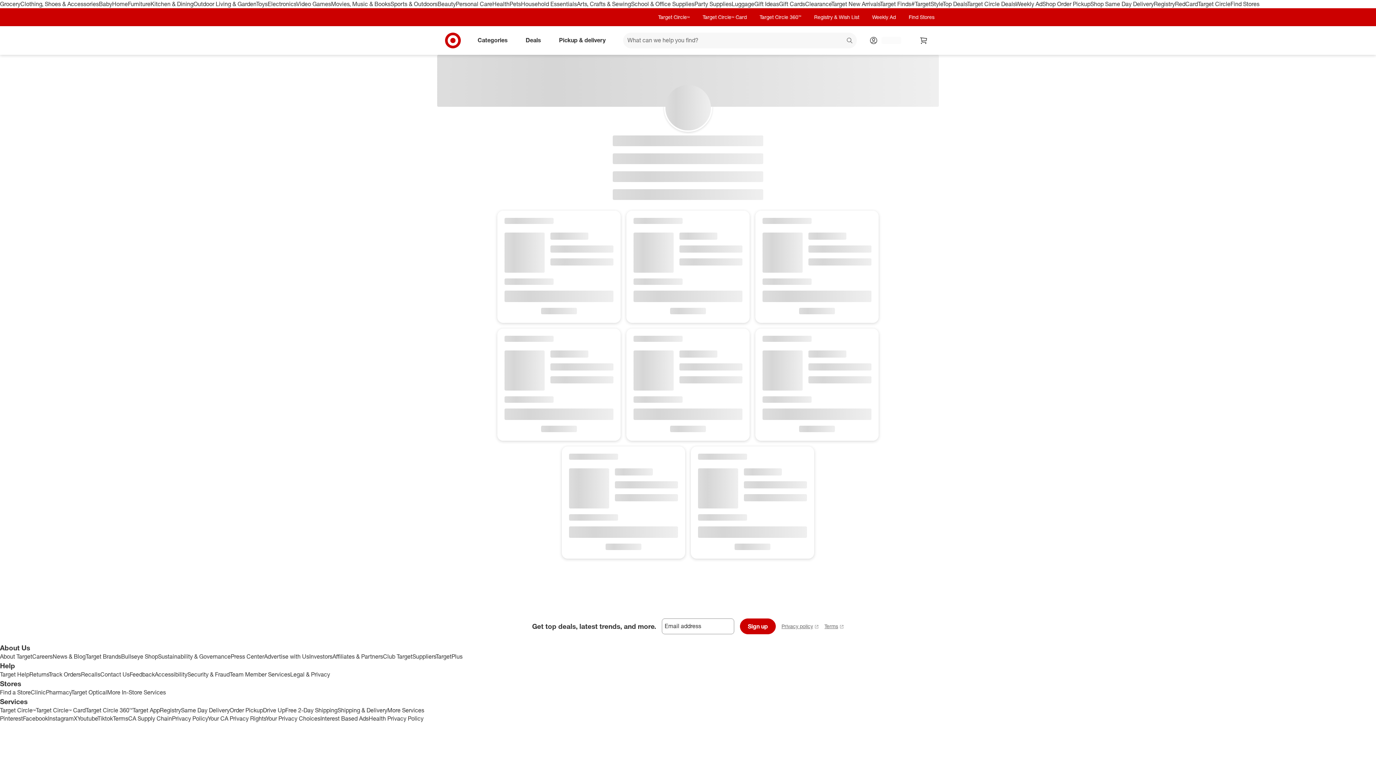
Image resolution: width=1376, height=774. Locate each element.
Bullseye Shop (139, 656)
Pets (515, 4)
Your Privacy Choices (293, 718)
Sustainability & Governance (194, 656)
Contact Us (115, 674)
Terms (831, 626)
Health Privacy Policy (396, 718)
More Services (405, 710)
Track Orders (65, 674)
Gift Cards (792, 4)
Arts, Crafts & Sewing (604, 4)
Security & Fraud (208, 674)
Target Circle (1214, 4)
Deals (533, 40)
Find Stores (1245, 4)
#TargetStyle (927, 4)
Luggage (743, 4)
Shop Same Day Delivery (1122, 4)
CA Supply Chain (150, 718)
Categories (493, 40)
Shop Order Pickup (1066, 4)
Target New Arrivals (855, 4)
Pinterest (11, 718)
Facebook (35, 718)
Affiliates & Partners (358, 656)
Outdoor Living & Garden (225, 4)
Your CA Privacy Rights (237, 718)
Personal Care (474, 4)
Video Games (313, 4)
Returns (39, 674)
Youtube (87, 718)
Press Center (247, 656)
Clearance (818, 4)
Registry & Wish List (836, 17)
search (850, 40)
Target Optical (89, 692)
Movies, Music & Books (361, 4)
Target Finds (895, 4)
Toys (262, 4)
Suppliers (424, 656)
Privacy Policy (190, 718)
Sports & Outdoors (414, 4)
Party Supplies (713, 4)
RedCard (1186, 4)
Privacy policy (797, 626)
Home (120, 4)
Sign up (758, 626)
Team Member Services (260, 674)
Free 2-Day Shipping (311, 710)
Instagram (61, 718)
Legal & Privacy (310, 674)
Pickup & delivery (582, 40)
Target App (146, 710)
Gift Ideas (766, 4)
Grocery (10, 4)
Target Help (14, 674)
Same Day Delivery (205, 710)
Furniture (139, 4)
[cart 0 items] (924, 40)
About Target (16, 656)
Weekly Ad (1029, 4)
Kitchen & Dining (172, 4)
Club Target (397, 656)
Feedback (142, 674)
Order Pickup (246, 710)
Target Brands (103, 656)
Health (501, 4)
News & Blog (69, 656)
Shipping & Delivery (362, 710)
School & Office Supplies (662, 4)
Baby (105, 4)
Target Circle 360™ (780, 17)
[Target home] (453, 40)
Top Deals (955, 4)
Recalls (90, 674)
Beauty (447, 4)
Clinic (38, 692)
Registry (1164, 4)
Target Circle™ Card (725, 17)
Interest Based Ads (344, 718)
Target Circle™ (674, 17)
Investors (321, 656)
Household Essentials (549, 4)
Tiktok (105, 718)
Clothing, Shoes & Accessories (59, 4)
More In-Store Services (136, 692)
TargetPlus (449, 656)
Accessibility (171, 674)
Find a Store (15, 692)
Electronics (282, 4)
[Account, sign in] (887, 40)
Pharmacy (58, 692)
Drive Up (274, 710)
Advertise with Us (286, 656)
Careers (42, 656)
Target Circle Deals (991, 4)
